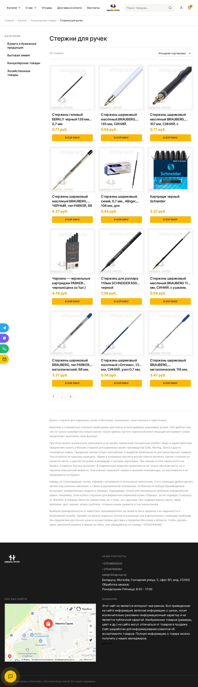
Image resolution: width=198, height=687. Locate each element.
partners (107, 643)
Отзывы (47, 7)
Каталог (12, 7)
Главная (9, 20)
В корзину (72, 137)
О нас (29, 7)
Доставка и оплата (69, 7)
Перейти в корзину (121, 676)
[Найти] (170, 7)
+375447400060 (112, 569)
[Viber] (4, 338)
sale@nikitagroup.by (114, 574)
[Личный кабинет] (181, 8)
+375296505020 (112, 563)
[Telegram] (4, 327)
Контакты (93, 7)
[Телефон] (4, 348)
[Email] (4, 359)
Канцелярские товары (43, 20)
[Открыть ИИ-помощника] (10, 676)
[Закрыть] (145, 677)
